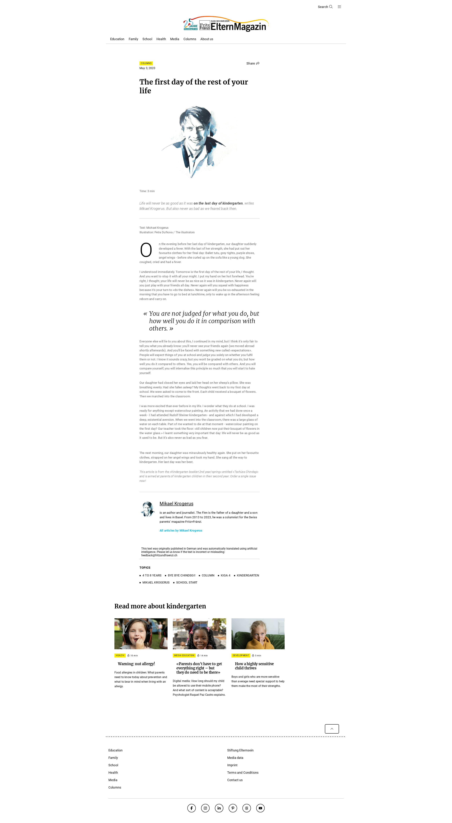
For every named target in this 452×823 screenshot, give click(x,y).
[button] (253, 63)
